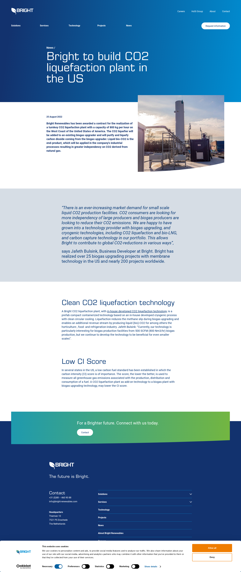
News (129, 25)
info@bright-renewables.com (63, 501)
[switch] (86, 566)
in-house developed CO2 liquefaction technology (137, 311)
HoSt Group (197, 11)
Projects (101, 25)
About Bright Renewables (110, 533)
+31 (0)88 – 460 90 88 (60, 497)
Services (44, 25)
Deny (212, 557)
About (212, 11)
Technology (74, 25)
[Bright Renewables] (22, 11)
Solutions (16, 25)
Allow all (212, 548)
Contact (226, 11)
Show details (150, 566)
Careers (181, 11)
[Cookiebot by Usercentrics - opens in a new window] (23, 566)
